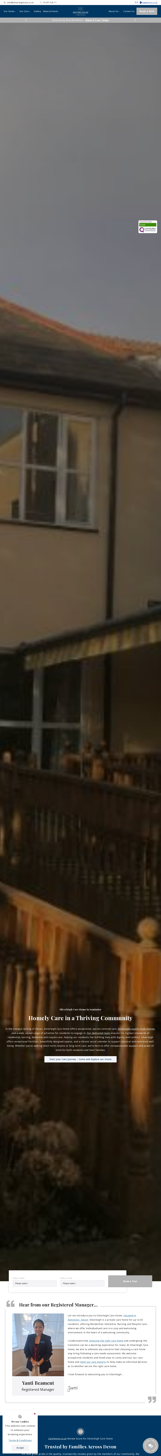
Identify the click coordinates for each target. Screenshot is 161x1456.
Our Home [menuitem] (9, 11)
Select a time (66, 1278)
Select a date (18, 1278)
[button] (26, 20)
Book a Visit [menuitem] (146, 11)
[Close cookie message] (34, 1414)
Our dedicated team (98, 1033)
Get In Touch (126, 20)
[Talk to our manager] (150, 1445)
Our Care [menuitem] (24, 11)
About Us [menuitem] (113, 11)
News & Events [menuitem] (50, 11)
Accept (20, 1447)
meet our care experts (93, 1361)
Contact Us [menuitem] (128, 11)
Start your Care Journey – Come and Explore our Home (80, 1059)
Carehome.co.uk (57, 1438)
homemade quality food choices (136, 1028)
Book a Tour (130, 1281)
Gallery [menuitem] (37, 11)
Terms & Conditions (20, 1440)
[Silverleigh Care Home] (80, 11)
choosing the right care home (106, 1340)
